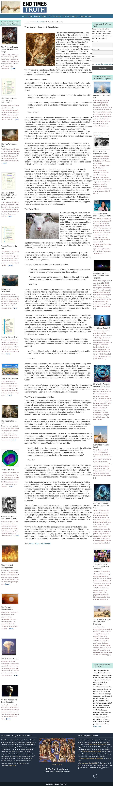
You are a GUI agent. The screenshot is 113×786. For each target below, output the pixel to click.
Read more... (98, 726)
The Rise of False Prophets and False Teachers (101, 566)
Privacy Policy (57, 764)
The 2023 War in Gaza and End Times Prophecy (102, 622)
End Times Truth (28, 7)
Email (94, 57)
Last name (96, 49)
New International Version (97, 744)
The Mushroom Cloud (9, 658)
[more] (13, 68)
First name (96, 42)
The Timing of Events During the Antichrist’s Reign (9, 49)
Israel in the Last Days (9, 337)
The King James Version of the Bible (91, 758)
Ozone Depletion (7, 470)
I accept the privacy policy (104, 64)
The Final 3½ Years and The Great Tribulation (8, 100)
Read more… (13, 765)
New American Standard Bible (88, 763)
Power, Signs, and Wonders (40, 543)
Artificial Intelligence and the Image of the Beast (101, 505)
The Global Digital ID (101, 328)
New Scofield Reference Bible (91, 751)
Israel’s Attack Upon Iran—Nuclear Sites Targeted (101, 276)
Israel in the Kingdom (9, 378)
